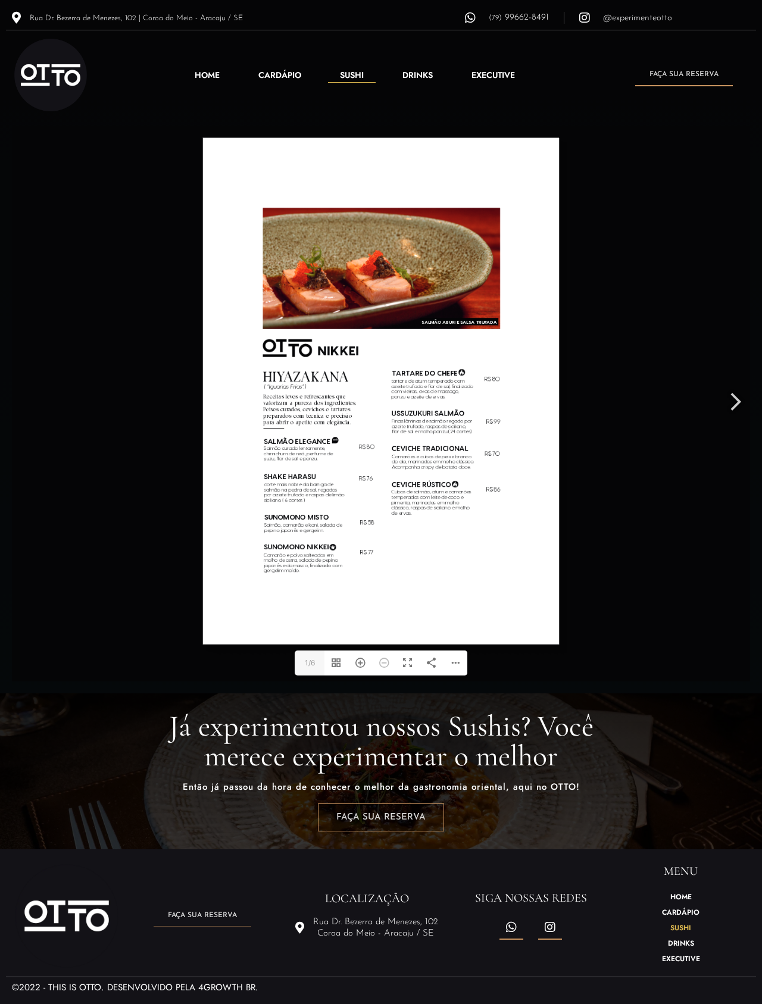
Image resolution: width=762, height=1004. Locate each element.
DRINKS (417, 75)
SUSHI (352, 75)
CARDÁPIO (279, 75)
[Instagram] (550, 928)
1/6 (310, 662)
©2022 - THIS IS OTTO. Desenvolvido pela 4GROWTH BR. (135, 987)
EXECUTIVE (493, 75)
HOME (207, 75)
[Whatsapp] (511, 928)
